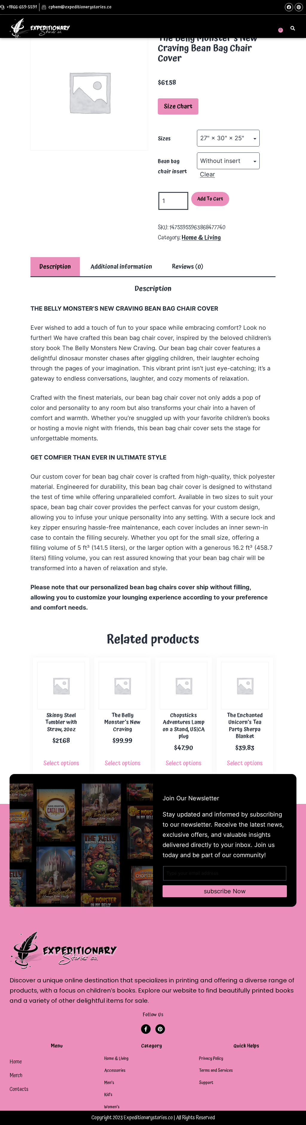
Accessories (115, 1070)
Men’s (109, 1083)
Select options (61, 763)
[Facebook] (289, 7)
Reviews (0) (188, 266)
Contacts (19, 1089)
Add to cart (210, 199)
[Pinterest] (299, 7)
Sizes (164, 138)
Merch (16, 1075)
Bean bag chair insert (172, 166)
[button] (228, 28)
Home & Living (201, 237)
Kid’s (108, 1095)
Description (55, 266)
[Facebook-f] (146, 1029)
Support (206, 1083)
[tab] (55, 266)
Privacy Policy (211, 1058)
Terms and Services (216, 1070)
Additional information (121, 266)
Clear (207, 174)
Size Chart (178, 106)
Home (16, 1061)
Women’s (112, 1107)
